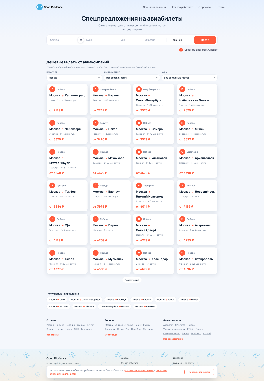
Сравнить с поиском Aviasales (201, 49)
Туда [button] (122, 40)
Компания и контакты (183, 362)
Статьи (221, 7)
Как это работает (182, 7)
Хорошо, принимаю (199, 371)
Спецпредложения (154, 7)
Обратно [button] (150, 40)
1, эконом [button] (176, 40)
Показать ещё (132, 279)
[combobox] (62, 40)
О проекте (204, 7)
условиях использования (139, 370)
